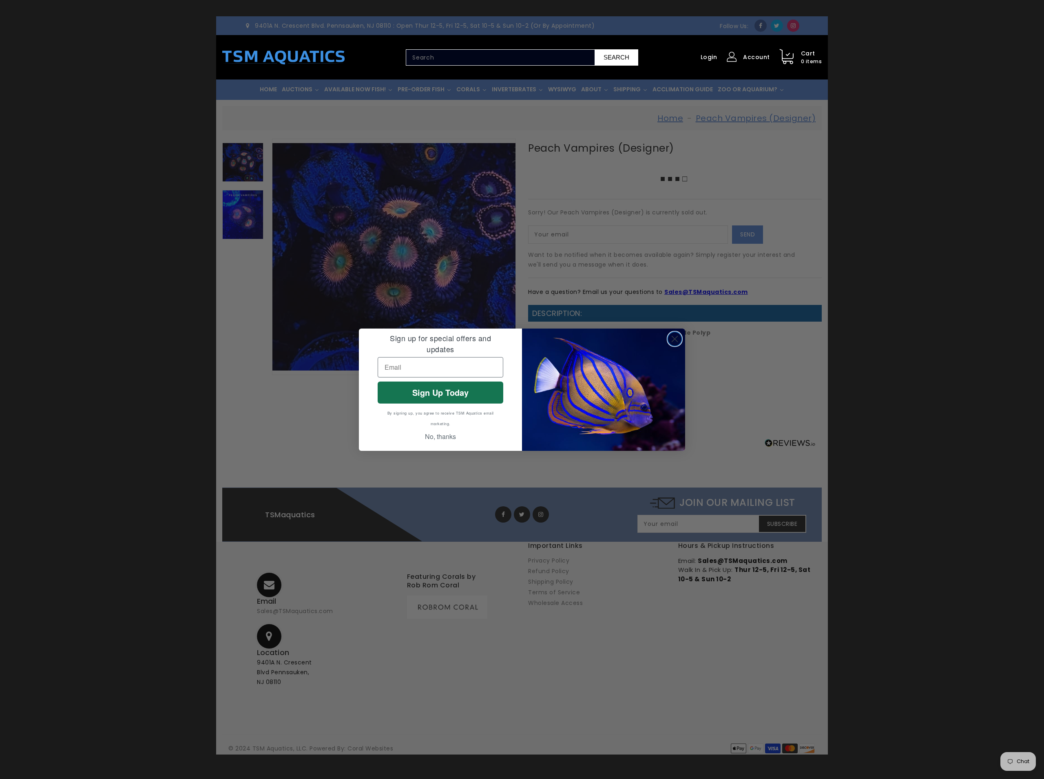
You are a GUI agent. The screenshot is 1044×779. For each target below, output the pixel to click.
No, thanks (440, 436)
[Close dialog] (675, 339)
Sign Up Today (440, 392)
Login (709, 57)
